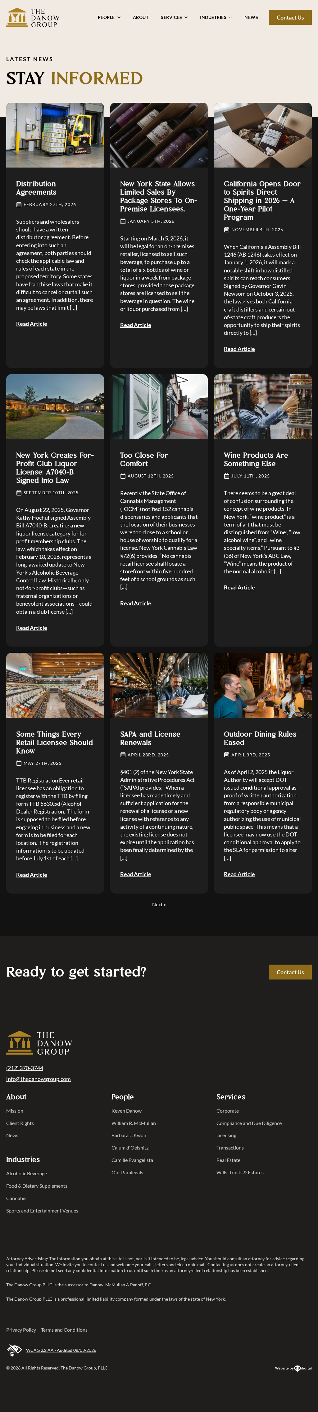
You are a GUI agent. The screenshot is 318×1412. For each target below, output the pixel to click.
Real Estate (228, 1160)
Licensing (226, 1135)
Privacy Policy (21, 1330)
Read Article (31, 323)
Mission (14, 1111)
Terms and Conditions (64, 1330)
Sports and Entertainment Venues (42, 1210)
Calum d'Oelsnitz (129, 1147)
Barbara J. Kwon (128, 1135)
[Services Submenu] (188, 17)
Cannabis (16, 1198)
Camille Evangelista (132, 1160)
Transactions (230, 1147)
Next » (159, 904)
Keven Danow (126, 1111)
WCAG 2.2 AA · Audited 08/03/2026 (61, 1350)
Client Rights (20, 1123)
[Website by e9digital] (293, 1369)
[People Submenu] (121, 17)
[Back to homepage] (39, 1043)
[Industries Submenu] (232, 17)
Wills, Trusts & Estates (240, 1172)
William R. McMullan (133, 1123)
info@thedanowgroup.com (38, 1078)
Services (171, 17)
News (251, 17)
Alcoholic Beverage (26, 1173)
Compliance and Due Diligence (249, 1123)
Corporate (227, 1111)
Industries (213, 17)
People (106, 17)
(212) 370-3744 (24, 1068)
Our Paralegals (127, 1172)
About (141, 17)
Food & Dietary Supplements (36, 1186)
